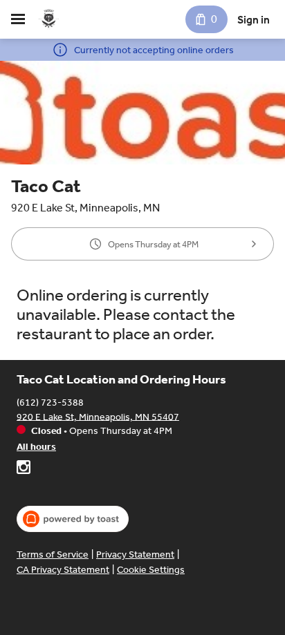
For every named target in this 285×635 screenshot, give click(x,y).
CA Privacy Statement (63, 570)
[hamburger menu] (18, 19)
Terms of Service (53, 554)
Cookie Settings (151, 570)
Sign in (253, 19)
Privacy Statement (135, 554)
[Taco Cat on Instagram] (23, 469)
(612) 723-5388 (50, 402)
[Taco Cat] (49, 19)
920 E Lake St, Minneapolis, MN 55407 (98, 416)
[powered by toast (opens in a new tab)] (72, 519)
